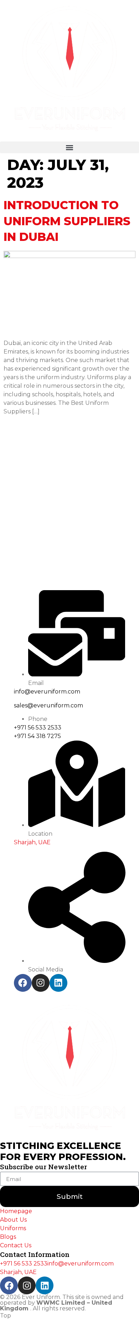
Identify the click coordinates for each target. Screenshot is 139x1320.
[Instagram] (41, 983)
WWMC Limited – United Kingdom (56, 1305)
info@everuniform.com (47, 691)
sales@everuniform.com (48, 705)
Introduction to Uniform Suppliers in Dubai (67, 221)
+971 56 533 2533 (37, 727)
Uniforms (13, 1228)
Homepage (16, 1211)
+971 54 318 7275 (37, 736)
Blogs (8, 1236)
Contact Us (15, 1245)
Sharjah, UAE (32, 842)
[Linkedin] (58, 983)
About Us (13, 1219)
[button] (69, 147)
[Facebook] (23, 983)
